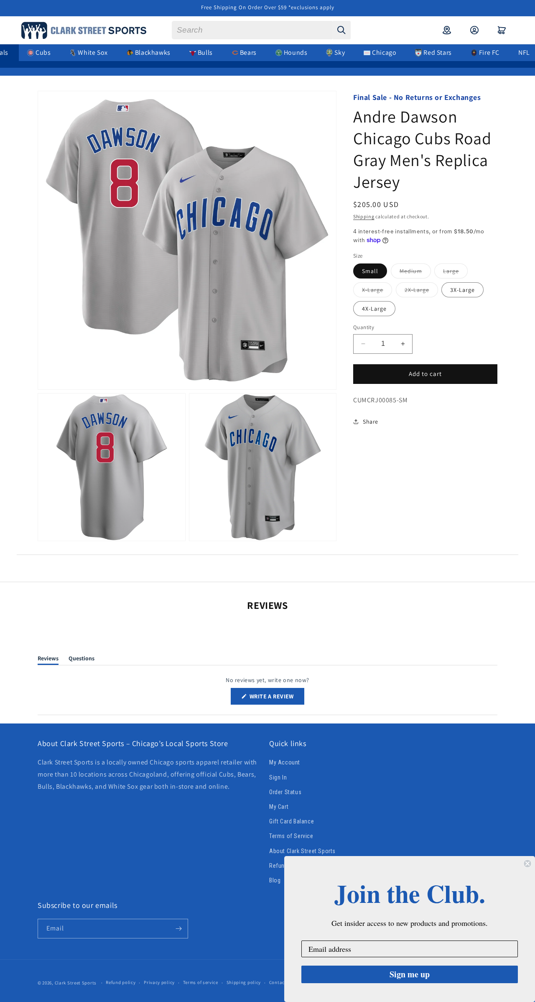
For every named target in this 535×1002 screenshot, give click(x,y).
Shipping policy (244, 982)
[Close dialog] (527, 863)
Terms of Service (291, 836)
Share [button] (370, 421)
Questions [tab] (81, 659)
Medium (415, 273)
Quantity (363, 327)
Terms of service (200, 982)
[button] (502, 30)
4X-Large (374, 308)
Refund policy (120, 982)
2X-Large (421, 291)
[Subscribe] (178, 928)
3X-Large (462, 290)
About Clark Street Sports (302, 851)
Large (455, 273)
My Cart (278, 806)
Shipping (363, 216)
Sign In (278, 777)
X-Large (377, 291)
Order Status (285, 792)
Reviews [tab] (48, 659)
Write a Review (276, 698)
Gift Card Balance (291, 821)
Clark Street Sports (76, 983)
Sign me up (410, 974)
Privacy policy (159, 982)
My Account (284, 762)
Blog (274, 880)
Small (370, 271)
